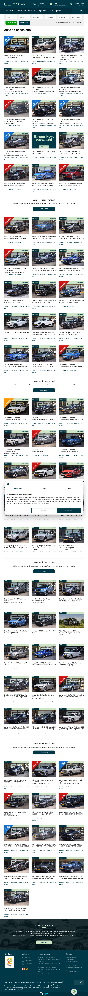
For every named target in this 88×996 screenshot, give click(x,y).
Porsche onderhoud (17, 987)
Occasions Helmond (21, 984)
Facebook (28, 957)
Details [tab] (44, 488)
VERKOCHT (44, 10)
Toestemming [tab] (18, 488)
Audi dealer (7, 987)
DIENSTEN (37, 10)
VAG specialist (54, 984)
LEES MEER (44, 209)
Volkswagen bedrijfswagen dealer (39, 985)
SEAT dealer (46, 987)
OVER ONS (53, 10)
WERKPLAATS (28, 10)
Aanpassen (42, 510)
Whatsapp (28, 964)
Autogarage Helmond (56, 982)
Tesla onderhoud (17, 989)
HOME (6, 10)
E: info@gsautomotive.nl (74, 967)
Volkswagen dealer (23, 985)
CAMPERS (19, 10)
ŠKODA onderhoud (55, 987)
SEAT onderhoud (37, 987)
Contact (44, 942)
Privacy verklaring (72, 971)
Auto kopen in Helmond (43, 984)
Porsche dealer (27, 987)
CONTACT (60, 10)
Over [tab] (69, 488)
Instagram (28, 960)
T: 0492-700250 (71, 965)
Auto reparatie (31, 984)
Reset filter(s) (24, 22)
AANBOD (12, 10)
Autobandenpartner (9, 984)
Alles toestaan (69, 510)
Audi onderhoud (53, 985)
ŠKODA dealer (8, 989)
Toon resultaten (11, 22)
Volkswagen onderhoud (10, 985)
